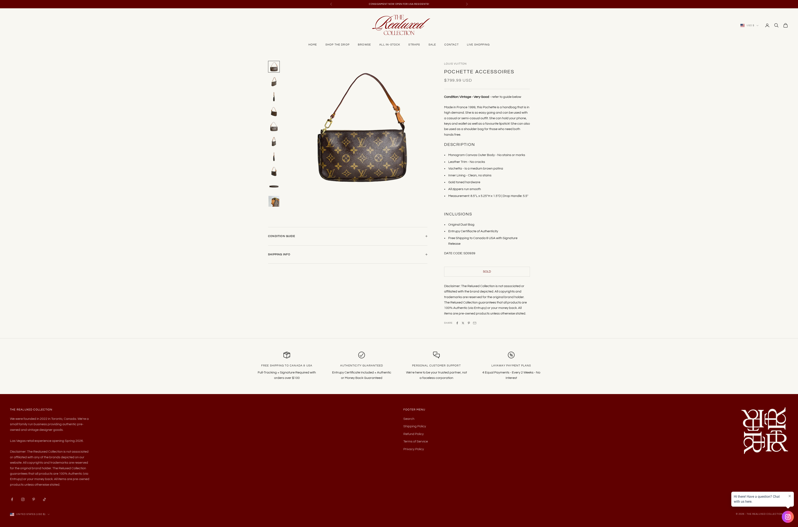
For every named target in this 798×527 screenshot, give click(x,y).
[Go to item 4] (274, 111)
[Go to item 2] (274, 81)
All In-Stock (389, 44)
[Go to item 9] (274, 186)
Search (408, 418)
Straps (414, 44)
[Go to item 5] (274, 126)
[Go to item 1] (274, 66)
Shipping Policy (414, 426)
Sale (432, 44)
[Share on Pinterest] (468, 323)
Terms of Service (415, 441)
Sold (487, 271)
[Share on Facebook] (457, 323)
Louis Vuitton (455, 63)
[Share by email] (474, 323)
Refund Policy (413, 434)
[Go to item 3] (274, 96)
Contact (451, 44)
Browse (364, 44)
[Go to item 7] (274, 156)
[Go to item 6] (274, 141)
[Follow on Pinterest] (34, 499)
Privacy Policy (413, 449)
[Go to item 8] (274, 171)
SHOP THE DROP (337, 44)
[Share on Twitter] (463, 323)
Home (312, 44)
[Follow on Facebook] (12, 499)
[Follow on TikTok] (44, 499)
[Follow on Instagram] (23, 499)
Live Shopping (478, 44)
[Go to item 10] (274, 201)
